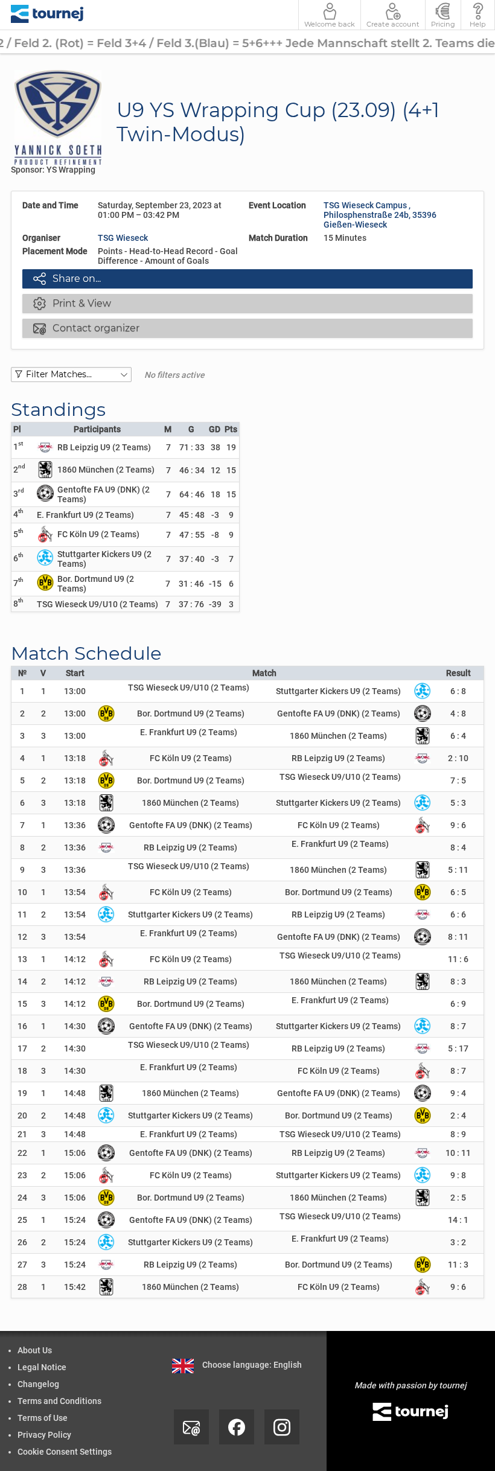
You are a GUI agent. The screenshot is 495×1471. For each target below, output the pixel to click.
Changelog (38, 1384)
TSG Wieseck (123, 238)
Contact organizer (86, 328)
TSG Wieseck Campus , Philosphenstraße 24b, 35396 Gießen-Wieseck (380, 214)
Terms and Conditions (59, 1401)
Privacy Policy (44, 1435)
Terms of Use (43, 1418)
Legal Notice (42, 1367)
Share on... (67, 278)
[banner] (47, 15)
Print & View (72, 303)
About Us (35, 1350)
